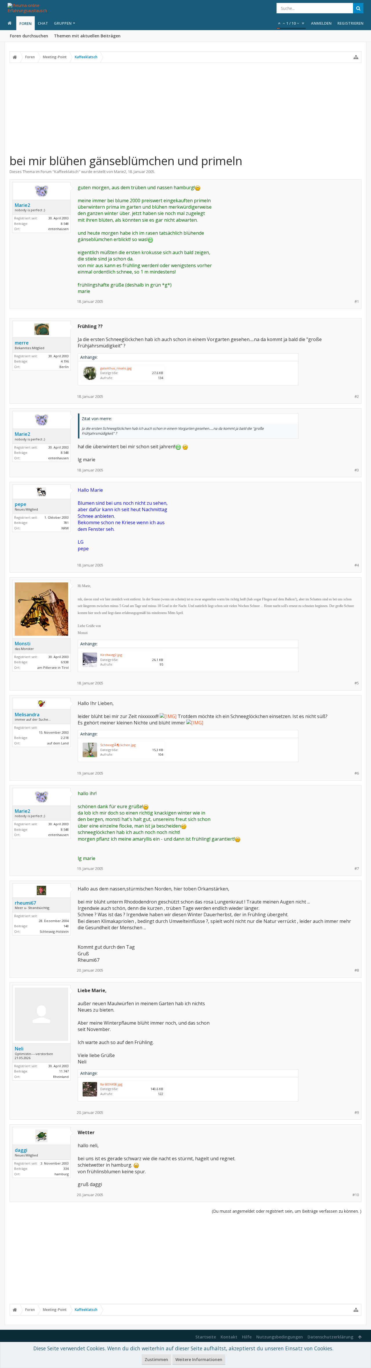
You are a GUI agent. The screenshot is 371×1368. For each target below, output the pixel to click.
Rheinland (61, 1076)
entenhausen (58, 229)
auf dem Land (58, 743)
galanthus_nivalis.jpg (116, 368)
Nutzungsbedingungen (279, 1337)
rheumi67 (25, 903)
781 (66, 522)
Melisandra (27, 714)
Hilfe (247, 1337)
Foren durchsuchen (29, 36)
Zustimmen (156, 1359)
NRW (65, 528)
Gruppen (63, 23)
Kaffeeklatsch (66, 171)
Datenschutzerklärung (330, 1337)
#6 (356, 773)
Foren (25, 23)
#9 (356, 1112)
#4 (356, 565)
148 (66, 926)
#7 (356, 868)
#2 (356, 396)
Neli (19, 1049)
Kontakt (229, 1337)
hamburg (61, 1174)
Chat (43, 23)
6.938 (65, 662)
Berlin (64, 367)
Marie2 (120, 171)
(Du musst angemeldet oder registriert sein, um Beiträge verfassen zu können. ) (286, 1211)
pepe (20, 504)
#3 (356, 470)
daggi (21, 1150)
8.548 (65, 223)
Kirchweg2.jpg (111, 655)
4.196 (65, 361)
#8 (356, 970)
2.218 (65, 737)
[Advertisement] (185, 108)
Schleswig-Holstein (54, 931)
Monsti (22, 643)
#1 (356, 301)
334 (66, 1168)
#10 (355, 1194)
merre (22, 343)
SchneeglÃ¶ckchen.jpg (118, 745)
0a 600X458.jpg (111, 1084)
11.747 (64, 1071)
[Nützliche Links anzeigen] (356, 57)
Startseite (205, 1337)
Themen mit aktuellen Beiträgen (87, 36)
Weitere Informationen (198, 1359)
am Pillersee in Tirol (53, 667)
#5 (356, 683)
